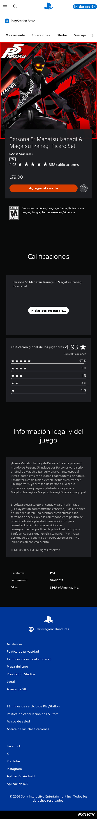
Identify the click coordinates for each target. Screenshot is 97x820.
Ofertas (61, 35)
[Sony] (86, 818)
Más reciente (15, 35)
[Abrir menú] (5, 6)
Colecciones (41, 35)
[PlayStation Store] (21, 20)
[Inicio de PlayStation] (48, 6)
